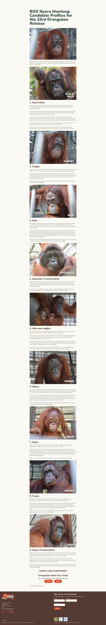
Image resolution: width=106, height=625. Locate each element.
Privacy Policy (4, 620)
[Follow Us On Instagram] (6, 612)
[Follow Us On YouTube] (12, 612)
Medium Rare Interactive (29, 622)
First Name (56, 598)
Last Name (68, 598)
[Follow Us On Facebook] (3, 612)
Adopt (58, 581)
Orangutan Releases (40, 586)
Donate (48, 581)
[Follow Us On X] (9, 612)
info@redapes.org (10, 609)
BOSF (34, 586)
